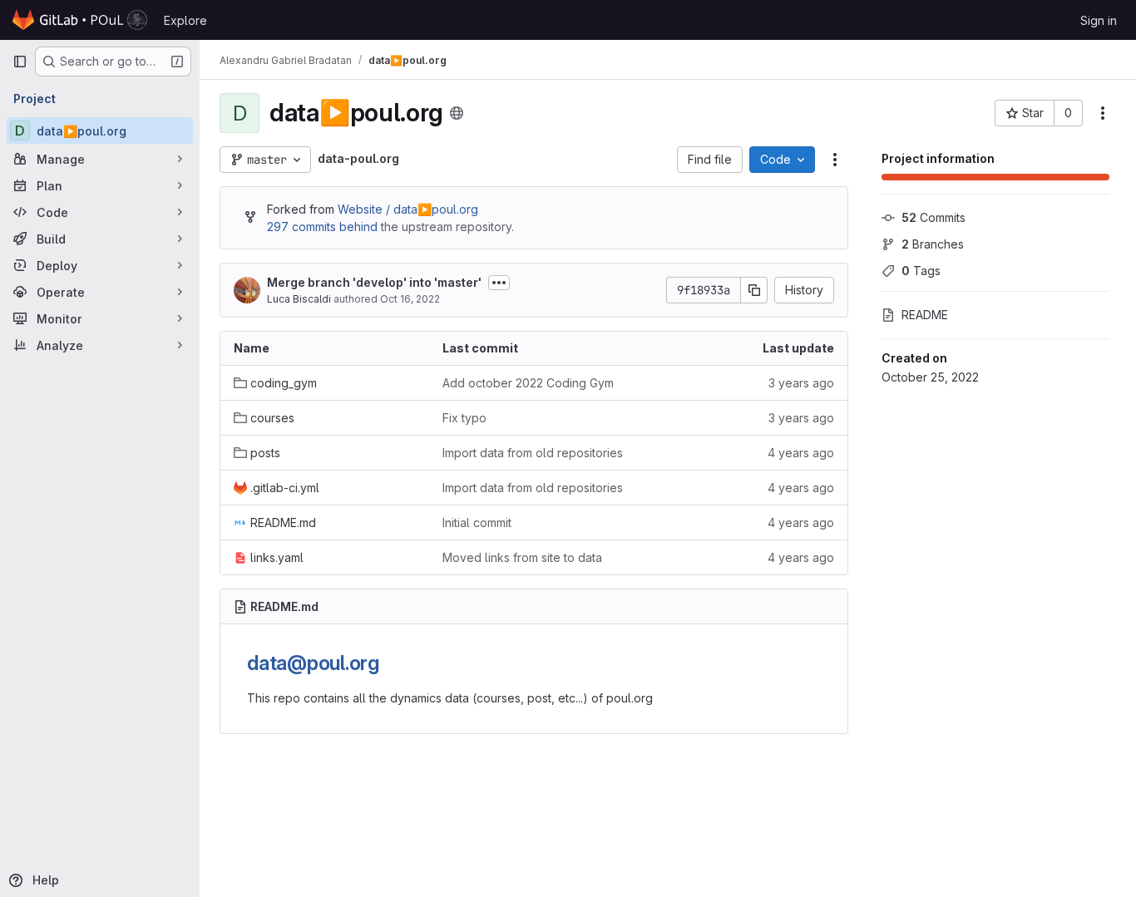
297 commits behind (322, 226)
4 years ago (801, 453)
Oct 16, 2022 (410, 299)
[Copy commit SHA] (754, 290)
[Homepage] (80, 20)
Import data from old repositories (532, 453)
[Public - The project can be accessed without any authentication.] (456, 113)
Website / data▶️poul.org (408, 209)
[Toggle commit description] (499, 282)
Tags (921, 271)
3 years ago (801, 383)
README (924, 315)
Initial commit (476, 522)
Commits (933, 217)
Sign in (1098, 20)
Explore (185, 20)
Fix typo (464, 418)
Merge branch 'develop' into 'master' (374, 282)
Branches (932, 244)
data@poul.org (313, 663)
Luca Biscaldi (299, 299)
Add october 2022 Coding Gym (528, 383)
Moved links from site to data (522, 557)
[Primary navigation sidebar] (20, 61)
